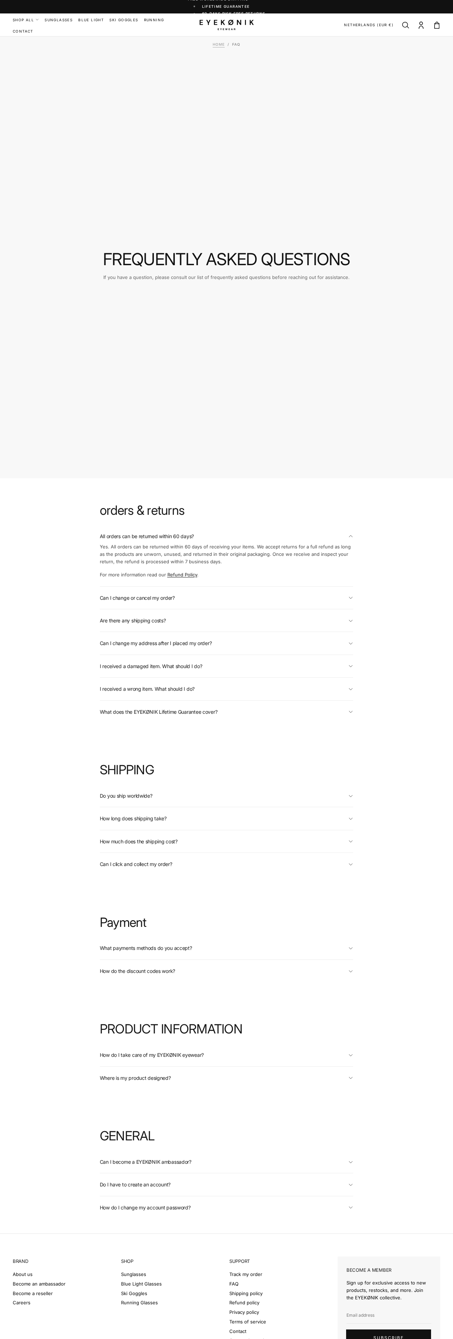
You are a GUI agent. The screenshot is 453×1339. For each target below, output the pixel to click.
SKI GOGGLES (123, 20)
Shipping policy (246, 1293)
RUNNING (154, 20)
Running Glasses (139, 1302)
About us (23, 1274)
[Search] (405, 25)
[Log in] (421, 25)
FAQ (234, 1284)
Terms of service (247, 1321)
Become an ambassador (39, 1284)
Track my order (245, 1274)
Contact (237, 1331)
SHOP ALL (23, 20)
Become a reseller (33, 1293)
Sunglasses (133, 1274)
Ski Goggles (134, 1293)
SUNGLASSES (59, 20)
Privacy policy (244, 1312)
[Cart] (436, 25)
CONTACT (23, 31)
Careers (21, 1302)
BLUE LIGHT (91, 20)
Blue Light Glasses (141, 1284)
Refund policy (244, 1302)
